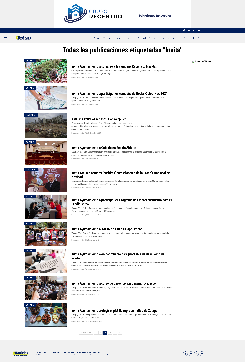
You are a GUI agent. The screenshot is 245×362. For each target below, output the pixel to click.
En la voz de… (129, 38)
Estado (117, 38)
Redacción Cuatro (77, 77)
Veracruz (107, 38)
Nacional (142, 38)
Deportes (176, 38)
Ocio (186, 38)
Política (152, 38)
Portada (97, 38)
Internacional (163, 38)
